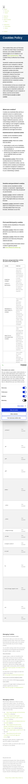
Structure (7, 11)
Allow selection (14, 414)
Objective (6, 16)
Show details (20, 405)
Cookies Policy (14, 777)
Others (6, 28)
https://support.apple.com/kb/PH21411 (15, 730)
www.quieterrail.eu (12, 55)
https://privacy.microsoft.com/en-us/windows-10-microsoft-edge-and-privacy (12, 735)
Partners (6, 17)
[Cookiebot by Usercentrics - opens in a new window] (20, 365)
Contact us (20, 777)
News (6, 21)
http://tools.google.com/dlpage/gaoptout (14, 687)
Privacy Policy (8, 777)
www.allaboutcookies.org (12, 247)
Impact (6, 12)
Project (5, 9)
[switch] (24, 392)
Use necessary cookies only (14, 417)
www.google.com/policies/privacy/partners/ (14, 675)
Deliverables (7, 26)
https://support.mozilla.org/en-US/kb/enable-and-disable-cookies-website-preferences (13, 717)
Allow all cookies (14, 410)
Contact (5, 31)
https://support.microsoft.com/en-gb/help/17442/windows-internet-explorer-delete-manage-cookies (13, 726)
